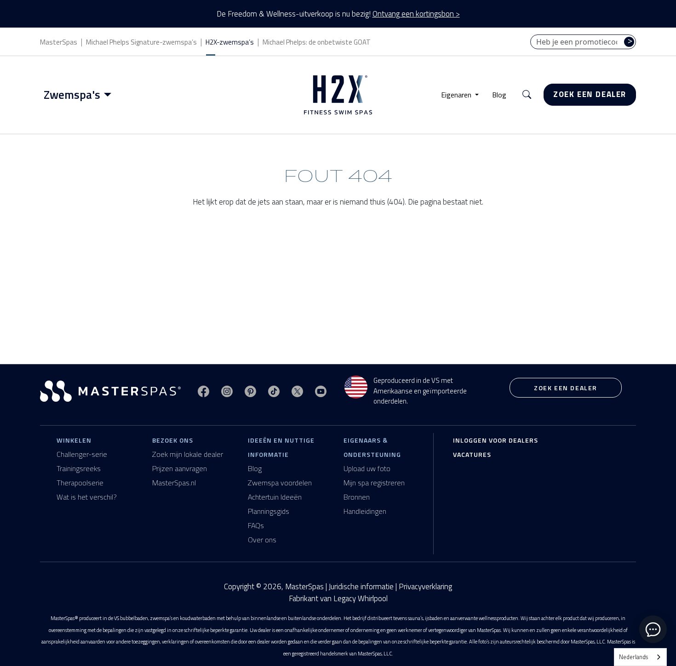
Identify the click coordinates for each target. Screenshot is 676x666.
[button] (527, 95)
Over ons (262, 539)
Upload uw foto (367, 468)
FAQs (256, 525)
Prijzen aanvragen (179, 468)
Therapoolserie (80, 482)
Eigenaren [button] (457, 94)
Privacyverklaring (425, 586)
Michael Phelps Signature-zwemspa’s (141, 42)
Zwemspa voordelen (280, 482)
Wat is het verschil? (87, 496)
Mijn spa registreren (374, 482)
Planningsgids (268, 511)
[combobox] (640, 657)
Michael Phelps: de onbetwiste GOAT (317, 42)
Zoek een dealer (589, 94)
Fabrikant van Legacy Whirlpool (338, 598)
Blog (499, 94)
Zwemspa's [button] (72, 94)
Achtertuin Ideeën (275, 496)
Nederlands (633, 656)
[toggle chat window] (653, 629)
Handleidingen (365, 511)
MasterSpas (58, 42)
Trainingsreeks (79, 468)
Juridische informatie (361, 586)
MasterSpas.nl (174, 482)
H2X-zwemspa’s (230, 42)
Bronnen (357, 496)
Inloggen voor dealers (495, 440)
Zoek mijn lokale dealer (187, 454)
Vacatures (472, 454)
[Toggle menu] (109, 95)
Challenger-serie (82, 454)
